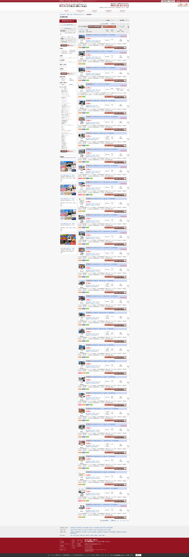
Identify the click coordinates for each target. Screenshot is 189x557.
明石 (71, 535)
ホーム (61, 540)
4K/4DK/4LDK (64, 53)
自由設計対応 (65, 148)
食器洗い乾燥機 (65, 114)
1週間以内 (71, 80)
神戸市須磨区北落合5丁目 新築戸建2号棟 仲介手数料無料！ (104, 504)
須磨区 (73, 542)
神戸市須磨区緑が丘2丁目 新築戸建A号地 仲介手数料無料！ (104, 165)
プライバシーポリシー (65, 544)
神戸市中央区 (103, 527)
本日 (70, 78)
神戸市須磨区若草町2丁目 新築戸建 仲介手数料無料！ (103, 377)
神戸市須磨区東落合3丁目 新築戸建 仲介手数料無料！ (103, 456)
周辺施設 (79, 544)
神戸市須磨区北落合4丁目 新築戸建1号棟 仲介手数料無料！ (104, 116)
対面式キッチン (65, 117)
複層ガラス (64, 146)
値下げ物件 (64, 41)
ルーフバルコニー (65, 103)
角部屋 (63, 140)
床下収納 (64, 145)
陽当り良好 (64, 90)
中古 (72, 36)
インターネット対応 (66, 130)
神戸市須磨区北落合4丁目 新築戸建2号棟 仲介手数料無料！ (104, 214)
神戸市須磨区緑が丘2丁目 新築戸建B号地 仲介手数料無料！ (104, 182)
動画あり (71, 84)
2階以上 (63, 136)
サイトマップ (63, 547)
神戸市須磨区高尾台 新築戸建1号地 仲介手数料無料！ (103, 100)
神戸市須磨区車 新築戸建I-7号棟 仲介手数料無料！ (102, 345)
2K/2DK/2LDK (64, 51)
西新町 (95, 535)
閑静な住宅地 (65, 91)
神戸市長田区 (96, 527)
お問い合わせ (80, 540)
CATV (63, 129)
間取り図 (83, 30)
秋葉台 (109, 529)
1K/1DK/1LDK (72, 50)
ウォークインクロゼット (67, 125)
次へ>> (124, 23)
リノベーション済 (65, 96)
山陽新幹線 (99, 532)
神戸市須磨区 (90, 58)
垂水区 (73, 540)
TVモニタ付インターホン (67, 133)
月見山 (94, 105)
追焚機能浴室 (65, 120)
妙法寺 (97, 40)
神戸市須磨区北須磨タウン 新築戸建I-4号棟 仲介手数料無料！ (105, 408)
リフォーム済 (65, 94)
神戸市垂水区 (79, 527)
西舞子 (103, 535)
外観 (80, 30)
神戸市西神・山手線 (90, 40)
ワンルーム (63, 50)
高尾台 (94, 106)
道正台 (94, 91)
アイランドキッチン (66, 119)
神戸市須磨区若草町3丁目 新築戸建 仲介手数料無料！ (103, 361)
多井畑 (94, 58)
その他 (73, 547)
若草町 (94, 367)
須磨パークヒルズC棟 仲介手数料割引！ (102, 84)
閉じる (138, 555)
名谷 (96, 122)
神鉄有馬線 (94, 532)
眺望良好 (64, 97)
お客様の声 (79, 545)
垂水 (84, 535)
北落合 (94, 123)
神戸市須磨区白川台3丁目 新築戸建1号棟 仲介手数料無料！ (104, 231)
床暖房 (63, 123)
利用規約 (62, 545)
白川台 (94, 238)
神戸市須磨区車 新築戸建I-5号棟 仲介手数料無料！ (102, 280)
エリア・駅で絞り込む (68, 24)
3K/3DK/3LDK (72, 51)
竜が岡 (75, 529)
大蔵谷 (99, 535)
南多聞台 (91, 529)
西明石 (92, 535)
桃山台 (79, 529)
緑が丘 (94, 172)
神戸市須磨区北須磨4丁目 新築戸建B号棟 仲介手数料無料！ (104, 488)
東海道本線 (119, 532)
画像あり (63, 84)
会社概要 (62, 542)
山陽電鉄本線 (89, 105)
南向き (63, 139)
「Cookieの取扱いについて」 (119, 555)
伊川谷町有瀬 (100, 529)
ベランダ (64, 100)
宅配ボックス (65, 135)
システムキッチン (65, 116)
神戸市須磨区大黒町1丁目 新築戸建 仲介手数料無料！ (72, 248)
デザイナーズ (65, 93)
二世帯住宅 (64, 143)
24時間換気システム (66, 106)
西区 (73, 544)
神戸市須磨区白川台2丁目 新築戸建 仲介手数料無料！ (103, 424)
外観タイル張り (65, 112)
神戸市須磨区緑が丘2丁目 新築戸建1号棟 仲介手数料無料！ (104, 264)
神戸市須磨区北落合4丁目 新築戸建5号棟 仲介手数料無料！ (104, 149)
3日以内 (63, 80)
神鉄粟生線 (105, 532)
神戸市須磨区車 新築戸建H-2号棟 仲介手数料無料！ (103, 312)
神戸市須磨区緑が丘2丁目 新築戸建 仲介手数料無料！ (103, 198)
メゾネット (64, 98)
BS (62, 127)
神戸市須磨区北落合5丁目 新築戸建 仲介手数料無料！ (103, 472)
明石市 (91, 527)
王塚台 (95, 529)
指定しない (64, 36)
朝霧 (81, 535)
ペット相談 (64, 88)
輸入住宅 (64, 142)
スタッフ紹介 (80, 542)
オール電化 (64, 104)
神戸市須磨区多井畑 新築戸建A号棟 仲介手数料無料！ (103, 34)
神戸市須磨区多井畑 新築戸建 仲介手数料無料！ (102, 51)
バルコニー (64, 101)
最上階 (63, 138)
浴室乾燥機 (64, 122)
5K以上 (70, 53)
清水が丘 (86, 529)
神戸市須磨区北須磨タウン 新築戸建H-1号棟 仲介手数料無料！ (105, 440)
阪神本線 (124, 532)
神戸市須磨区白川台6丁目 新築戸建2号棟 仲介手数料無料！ (104, 296)
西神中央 (88, 535)
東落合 (94, 462)
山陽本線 (72, 532)
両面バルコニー (65, 110)
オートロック (65, 132)
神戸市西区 (73, 527)
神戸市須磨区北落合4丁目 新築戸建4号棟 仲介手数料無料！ (104, 247)
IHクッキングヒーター (66, 113)
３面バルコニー (65, 109)
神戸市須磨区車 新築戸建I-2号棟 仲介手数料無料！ (102, 133)
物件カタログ (63, 549)
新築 (69, 36)
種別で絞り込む (68, 28)
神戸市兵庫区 (110, 527)
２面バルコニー (65, 107)
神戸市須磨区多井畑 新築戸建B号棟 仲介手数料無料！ (103, 67)
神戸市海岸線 (73, 533)
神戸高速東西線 (112, 532)
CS (62, 126)
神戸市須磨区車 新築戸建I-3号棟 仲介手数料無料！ (102, 328)
